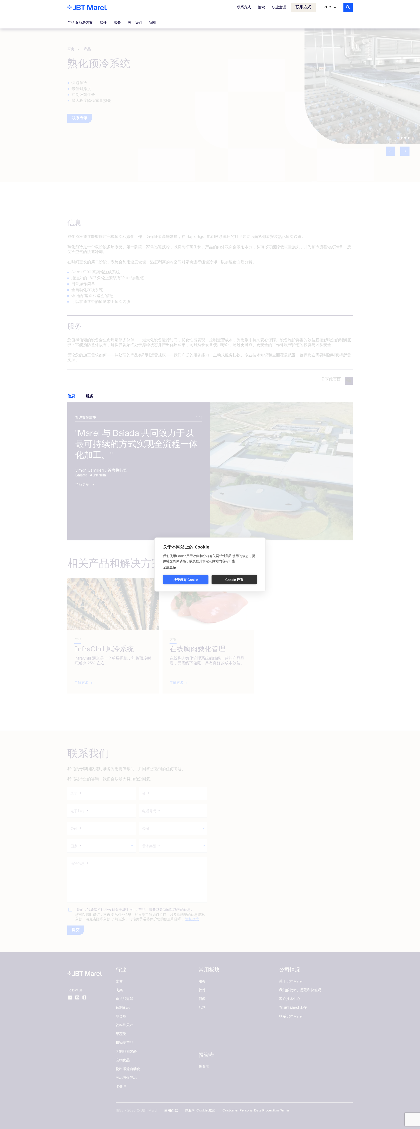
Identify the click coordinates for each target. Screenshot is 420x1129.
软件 (103, 22)
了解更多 (169, 567)
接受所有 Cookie (185, 579)
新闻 (152, 22)
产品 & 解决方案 (80, 22)
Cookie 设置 (234, 579)
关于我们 (135, 22)
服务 (117, 22)
